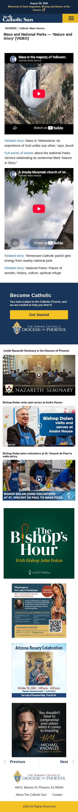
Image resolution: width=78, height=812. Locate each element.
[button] (39, 375)
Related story (14, 141)
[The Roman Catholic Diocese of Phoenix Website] (39, 327)
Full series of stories (19, 153)
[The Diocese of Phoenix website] (39, 776)
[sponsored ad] (39, 611)
